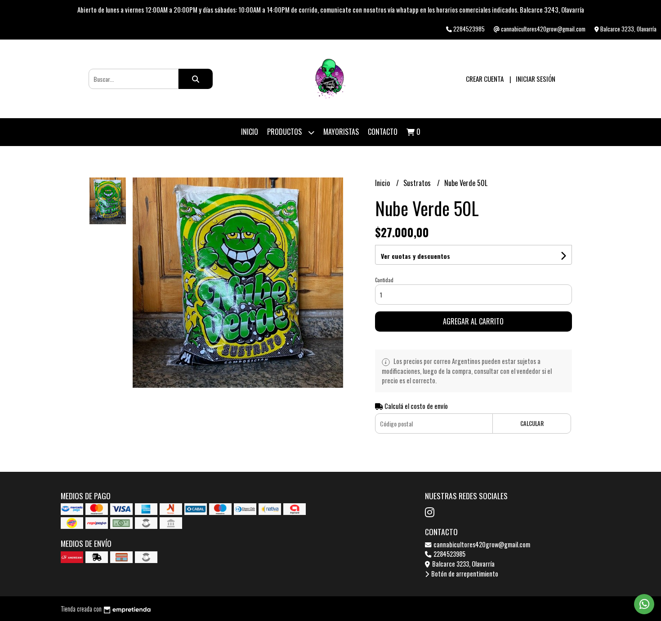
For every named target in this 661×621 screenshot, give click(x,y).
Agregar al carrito (473, 321)
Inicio (249, 131)
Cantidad (384, 280)
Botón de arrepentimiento (464, 573)
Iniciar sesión (535, 79)
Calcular (532, 423)
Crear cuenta (485, 79)
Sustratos (418, 182)
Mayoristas (341, 131)
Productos (285, 131)
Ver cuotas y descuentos (415, 256)
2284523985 (448, 554)
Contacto (382, 131)
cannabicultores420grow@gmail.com (481, 544)
